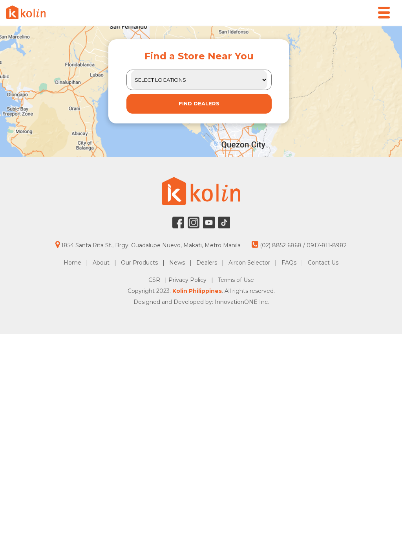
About (101, 262)
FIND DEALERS (199, 103)
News (177, 262)
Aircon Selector (249, 262)
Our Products (139, 262)
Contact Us (323, 262)
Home (72, 262)
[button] (384, 12)
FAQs (288, 262)
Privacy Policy (188, 279)
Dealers (206, 262)
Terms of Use (236, 279)
